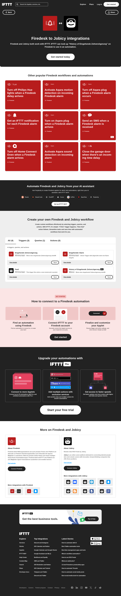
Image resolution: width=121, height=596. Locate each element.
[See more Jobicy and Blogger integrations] (71, 491)
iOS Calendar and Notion (42, 546)
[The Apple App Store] (96, 539)
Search (21, 564)
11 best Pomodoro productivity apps (73, 564)
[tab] (10, 240)
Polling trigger (21, 255)
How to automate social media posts (73, 572)
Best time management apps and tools (74, 550)
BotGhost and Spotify (41, 557)
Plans (91, 4)
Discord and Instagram (41, 542)
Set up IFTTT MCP (60, 204)
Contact (50, 587)
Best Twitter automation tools (71, 546)
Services (22, 542)
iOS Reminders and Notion (42, 564)
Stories (21, 546)
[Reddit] (100, 587)
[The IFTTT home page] (7, 4)
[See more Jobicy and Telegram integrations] (88, 482)
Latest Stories (67, 539)
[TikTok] (95, 587)
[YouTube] (86, 587)
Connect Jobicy (72, 468)
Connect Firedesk (16, 468)
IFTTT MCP (22, 553)
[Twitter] (90, 587)
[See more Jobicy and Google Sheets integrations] (88, 491)
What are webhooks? (68, 561)
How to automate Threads (70, 568)
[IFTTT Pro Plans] (102, 269)
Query (72, 272)
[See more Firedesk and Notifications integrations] (32, 491)
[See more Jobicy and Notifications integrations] (105, 482)
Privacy (57, 587)
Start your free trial (60, 410)
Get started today (60, 57)
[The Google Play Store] (96, 544)
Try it (55, 262)
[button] (60, 337)
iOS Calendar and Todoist (42, 568)
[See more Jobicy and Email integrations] (71, 482)
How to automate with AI (69, 542)
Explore (83, 4)
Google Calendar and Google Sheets (45, 550)
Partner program (40, 587)
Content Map (23, 561)
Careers (30, 587)
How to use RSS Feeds (69, 557)
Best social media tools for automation (74, 575)
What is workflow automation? (71, 553)
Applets (21, 550)
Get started (111, 4)
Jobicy (60, 38)
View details (13, 262)
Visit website (12, 463)
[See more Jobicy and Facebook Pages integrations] (105, 491)
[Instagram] (81, 587)
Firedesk (39, 38)
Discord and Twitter (40, 575)
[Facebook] (72, 587)
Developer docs (24, 572)
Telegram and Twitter (40, 572)
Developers (23, 587)
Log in (99, 4)
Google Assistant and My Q (42, 553)
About (63, 587)
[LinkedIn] (76, 587)
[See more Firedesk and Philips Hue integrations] (15, 491)
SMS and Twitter (39, 561)
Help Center (23, 557)
